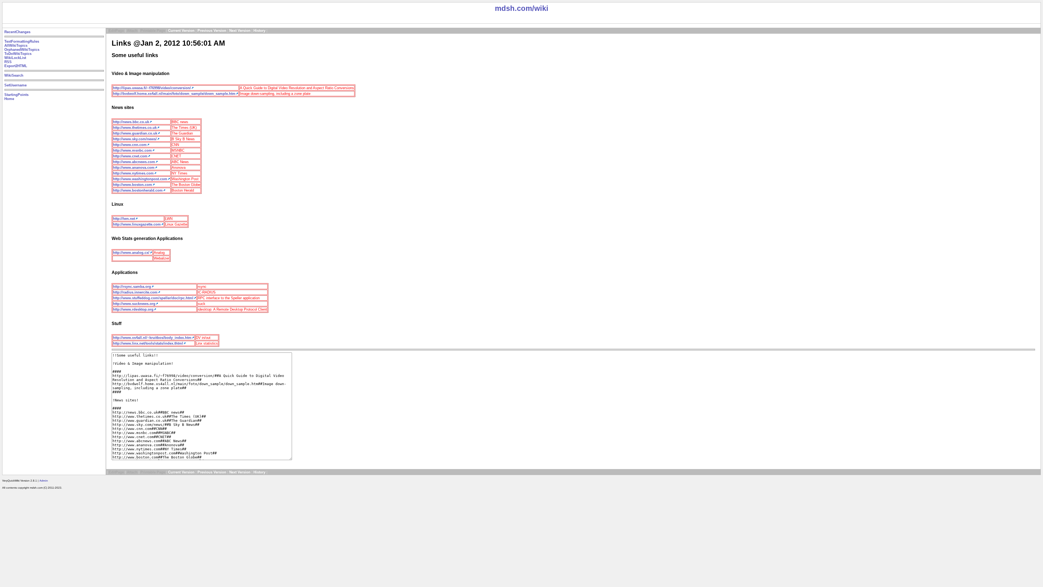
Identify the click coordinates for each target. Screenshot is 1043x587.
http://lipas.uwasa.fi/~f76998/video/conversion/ (152, 88)
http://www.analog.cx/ (131, 253)
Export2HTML (15, 66)
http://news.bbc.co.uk (131, 122)
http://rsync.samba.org (132, 287)
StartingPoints (16, 95)
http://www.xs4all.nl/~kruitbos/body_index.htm (152, 338)
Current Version (181, 31)
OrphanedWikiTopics (21, 50)
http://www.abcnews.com (134, 162)
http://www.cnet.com (130, 156)
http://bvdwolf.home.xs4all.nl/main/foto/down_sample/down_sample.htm (174, 94)
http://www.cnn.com (130, 145)
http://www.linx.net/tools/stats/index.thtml (148, 343)
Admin (43, 480)
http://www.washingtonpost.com (140, 179)
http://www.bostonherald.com (138, 190)
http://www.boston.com (132, 185)
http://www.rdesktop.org (133, 309)
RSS (8, 62)
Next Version (239, 31)
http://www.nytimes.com (133, 173)
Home (9, 99)
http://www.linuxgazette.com (137, 224)
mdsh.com (513, 8)
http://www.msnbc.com (132, 150)
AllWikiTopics (15, 45)
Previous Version (211, 31)
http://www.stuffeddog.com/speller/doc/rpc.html (153, 298)
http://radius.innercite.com (135, 292)
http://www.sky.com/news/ (135, 139)
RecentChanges (17, 32)
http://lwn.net (124, 219)
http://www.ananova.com (134, 168)
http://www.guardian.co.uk (135, 133)
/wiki (540, 8)
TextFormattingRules (21, 41)
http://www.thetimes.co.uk (135, 128)
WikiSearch (13, 75)
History (259, 31)
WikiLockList (15, 58)
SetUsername (15, 85)
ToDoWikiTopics (18, 54)
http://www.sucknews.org (134, 304)
